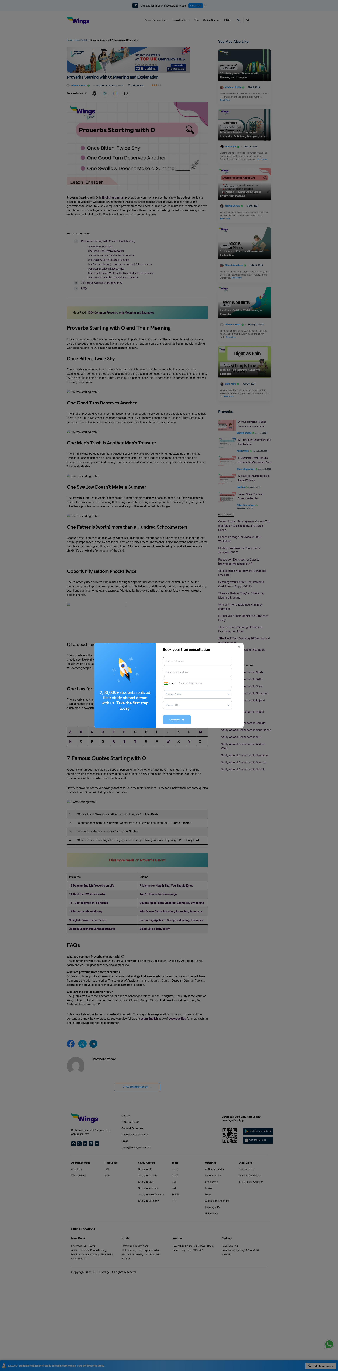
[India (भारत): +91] (166, 683)
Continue (175, 719)
